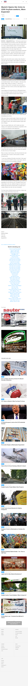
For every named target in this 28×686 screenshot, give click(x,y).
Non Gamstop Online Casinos (14, 269)
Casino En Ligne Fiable (14, 250)
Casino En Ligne (15, 297)
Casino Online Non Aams (14, 282)
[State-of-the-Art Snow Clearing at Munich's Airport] (14, 455)
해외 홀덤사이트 (15, 254)
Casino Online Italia (14, 284)
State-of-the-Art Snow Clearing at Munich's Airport (13, 466)
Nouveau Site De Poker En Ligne (15, 289)
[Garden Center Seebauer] (14, 341)
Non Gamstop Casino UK (15, 279)
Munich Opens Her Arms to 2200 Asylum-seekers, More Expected (13, 9)
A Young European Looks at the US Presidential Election (13, 423)
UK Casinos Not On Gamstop (14, 260)
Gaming (16, 649)
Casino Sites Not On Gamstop (14, 259)
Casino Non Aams (15, 256)
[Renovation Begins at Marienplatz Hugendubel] (14, 434)
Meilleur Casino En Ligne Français (14, 292)
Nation (2, 631)
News (3, 376)
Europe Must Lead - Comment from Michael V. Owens (12, 617)
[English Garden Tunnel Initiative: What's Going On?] (14, 585)
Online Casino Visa (14, 288)
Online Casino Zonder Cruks (15, 277)
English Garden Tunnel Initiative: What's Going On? (14, 595)
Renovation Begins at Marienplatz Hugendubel (12, 444)
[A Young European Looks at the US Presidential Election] (14, 412)
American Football (18, 631)
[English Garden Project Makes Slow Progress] (14, 476)
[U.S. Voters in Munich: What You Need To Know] (14, 391)
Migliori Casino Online (15, 251)
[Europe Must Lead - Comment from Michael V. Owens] (14, 606)
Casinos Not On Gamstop (14, 252)
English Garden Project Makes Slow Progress (12, 487)
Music (2, 663)
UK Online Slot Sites (15, 276)
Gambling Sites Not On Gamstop (15, 264)
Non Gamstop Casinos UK (15, 255)
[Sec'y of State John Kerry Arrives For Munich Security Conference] (14, 368)
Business (3, 647)
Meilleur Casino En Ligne (15, 293)
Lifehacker (17, 647)
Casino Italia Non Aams (14, 294)
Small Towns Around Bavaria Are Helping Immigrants (11, 509)
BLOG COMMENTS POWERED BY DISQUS (8, 244)
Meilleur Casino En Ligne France (15, 298)
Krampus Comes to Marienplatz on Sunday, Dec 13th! (13, 530)
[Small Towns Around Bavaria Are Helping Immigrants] (14, 498)
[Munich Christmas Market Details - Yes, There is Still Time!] (14, 541)
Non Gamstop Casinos (15, 272)
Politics (2, 634)
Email (26, 18)
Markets (2, 646)
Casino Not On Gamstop (14, 280)
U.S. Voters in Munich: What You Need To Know (13, 401)
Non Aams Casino (15, 286)
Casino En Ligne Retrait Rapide (15, 248)
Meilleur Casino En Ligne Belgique (14, 285)
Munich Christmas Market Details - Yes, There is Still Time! (13, 552)
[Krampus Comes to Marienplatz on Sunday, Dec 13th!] (14, 519)
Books (2, 666)
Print (24, 18)
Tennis (16, 634)
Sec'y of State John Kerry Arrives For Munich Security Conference (12, 379)
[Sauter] (14, 317)
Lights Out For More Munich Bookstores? (11, 574)
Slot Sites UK (14, 275)
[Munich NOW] (5, 1)
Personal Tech (17, 646)
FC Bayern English (18, 633)
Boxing (16, 637)
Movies (2, 662)
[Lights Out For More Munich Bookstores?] (14, 563)
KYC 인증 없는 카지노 (14, 290)
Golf (16, 636)
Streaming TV (3, 665)
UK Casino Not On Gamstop (15, 265)
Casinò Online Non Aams (14, 300)
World (2, 633)
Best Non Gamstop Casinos (15, 263)
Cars (2, 650)
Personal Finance (4, 649)
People (2, 660)
